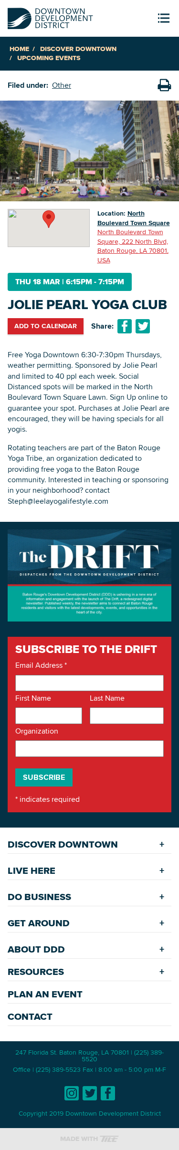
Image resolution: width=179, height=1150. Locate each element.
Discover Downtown (78, 49)
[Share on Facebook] (124, 326)
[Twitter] (90, 1093)
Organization (36, 731)
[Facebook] (108, 1093)
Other (61, 85)
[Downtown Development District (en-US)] (50, 16)
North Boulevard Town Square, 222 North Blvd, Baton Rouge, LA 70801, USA (132, 246)
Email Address (41, 665)
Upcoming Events (48, 58)
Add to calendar (45, 326)
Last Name (107, 698)
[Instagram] (72, 1093)
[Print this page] (164, 85)
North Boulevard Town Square (133, 218)
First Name (33, 698)
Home (19, 49)
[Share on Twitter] (143, 326)
